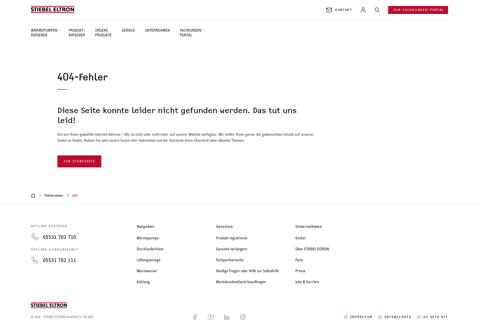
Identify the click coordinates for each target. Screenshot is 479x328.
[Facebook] (195, 317)
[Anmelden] (363, 10)
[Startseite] (33, 195)
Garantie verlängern (231, 249)
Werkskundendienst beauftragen (241, 282)
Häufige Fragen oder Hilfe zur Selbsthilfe (247, 271)
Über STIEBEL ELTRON (312, 249)
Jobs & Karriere (307, 282)
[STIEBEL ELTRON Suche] (377, 10)
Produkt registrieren (231, 238)
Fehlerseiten (53, 195)
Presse (300, 271)
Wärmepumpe (148, 238)
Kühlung (143, 282)
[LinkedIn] (227, 317)
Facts (299, 260)
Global (300, 238)
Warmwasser (147, 271)
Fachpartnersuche (229, 260)
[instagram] (243, 317)
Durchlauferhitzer (150, 249)
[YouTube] (211, 317)
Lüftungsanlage (148, 260)
